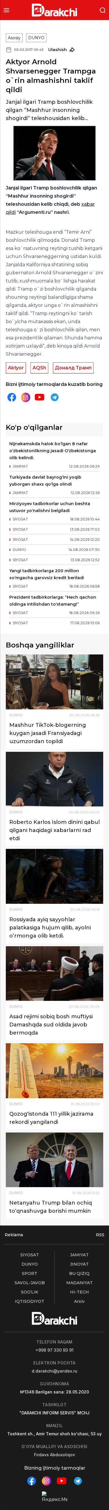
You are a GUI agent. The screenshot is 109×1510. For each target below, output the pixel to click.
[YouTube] (39, 397)
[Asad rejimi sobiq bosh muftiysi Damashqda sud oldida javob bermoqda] (54, 973)
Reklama (14, 1234)
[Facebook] (11, 397)
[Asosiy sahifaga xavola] (54, 10)
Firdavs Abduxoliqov (54, 1454)
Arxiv (79, 1301)
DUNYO (36, 37)
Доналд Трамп (73, 368)
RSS (100, 1234)
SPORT (29, 1273)
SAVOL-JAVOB (30, 1282)
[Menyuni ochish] (6, 10)
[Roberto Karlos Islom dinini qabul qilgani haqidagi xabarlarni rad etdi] (54, 779)
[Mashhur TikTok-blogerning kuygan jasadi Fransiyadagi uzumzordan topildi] (54, 681)
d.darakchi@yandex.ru (54, 1370)
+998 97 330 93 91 (54, 1350)
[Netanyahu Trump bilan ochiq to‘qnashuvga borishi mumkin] (54, 1159)
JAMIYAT (79, 1254)
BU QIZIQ (79, 1273)
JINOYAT (79, 1264)
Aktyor (16, 368)
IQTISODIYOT (29, 1301)
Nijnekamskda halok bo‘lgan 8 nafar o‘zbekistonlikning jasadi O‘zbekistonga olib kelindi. (52, 450)
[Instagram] (25, 397)
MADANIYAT (79, 1282)
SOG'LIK (29, 1292)
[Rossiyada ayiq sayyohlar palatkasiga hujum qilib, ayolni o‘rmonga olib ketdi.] (54, 876)
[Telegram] (54, 397)
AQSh (39, 368)
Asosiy (14, 37)
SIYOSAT (29, 1254)
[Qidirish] (102, 9)
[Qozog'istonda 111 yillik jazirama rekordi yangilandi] (54, 1070)
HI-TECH (79, 1292)
